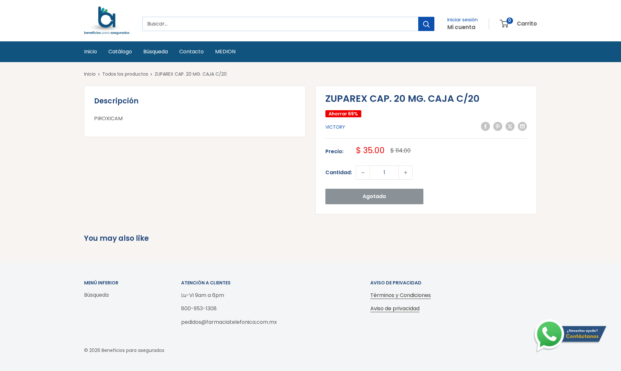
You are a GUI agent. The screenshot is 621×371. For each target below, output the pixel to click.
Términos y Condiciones (400, 295)
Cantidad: (338, 172)
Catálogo (120, 51)
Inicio (90, 51)
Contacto (191, 51)
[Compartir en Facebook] (485, 126)
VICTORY (335, 127)
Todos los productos (125, 74)
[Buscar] (426, 24)
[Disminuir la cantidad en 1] (363, 172)
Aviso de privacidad (394, 308)
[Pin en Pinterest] (497, 126)
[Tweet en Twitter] (510, 126)
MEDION (225, 51)
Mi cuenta (461, 27)
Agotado (374, 196)
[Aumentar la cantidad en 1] (405, 172)
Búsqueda (155, 51)
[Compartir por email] (522, 126)
